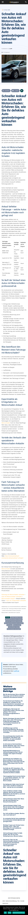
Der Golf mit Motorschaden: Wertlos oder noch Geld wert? (13, 814)
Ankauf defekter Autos (16, 617)
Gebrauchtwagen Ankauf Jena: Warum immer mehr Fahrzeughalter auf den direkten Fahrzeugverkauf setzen (13, 808)
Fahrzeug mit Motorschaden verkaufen (13, 594)
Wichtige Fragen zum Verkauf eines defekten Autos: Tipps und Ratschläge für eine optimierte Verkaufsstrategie (13, 827)
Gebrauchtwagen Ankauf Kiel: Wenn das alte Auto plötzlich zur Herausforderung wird (13, 800)
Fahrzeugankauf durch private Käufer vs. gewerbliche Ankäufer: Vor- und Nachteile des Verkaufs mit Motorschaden (14, 778)
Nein (9, 912)
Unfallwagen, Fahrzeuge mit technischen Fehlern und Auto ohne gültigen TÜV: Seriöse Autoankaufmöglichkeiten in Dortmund (13, 712)
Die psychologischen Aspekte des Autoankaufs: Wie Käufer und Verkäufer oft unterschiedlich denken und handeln (13, 738)
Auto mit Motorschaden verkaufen (12, 596)
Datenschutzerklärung (18, 912)
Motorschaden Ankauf (8, 598)
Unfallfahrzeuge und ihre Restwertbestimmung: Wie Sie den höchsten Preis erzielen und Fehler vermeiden (13, 730)
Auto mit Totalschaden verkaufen (16, 600)
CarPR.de (16, 671)
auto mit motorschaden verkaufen (14, 619)
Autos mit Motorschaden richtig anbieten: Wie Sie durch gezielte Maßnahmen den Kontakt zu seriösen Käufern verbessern (14, 793)
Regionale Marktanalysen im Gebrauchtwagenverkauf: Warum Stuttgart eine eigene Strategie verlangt (13, 753)
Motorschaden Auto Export (13, 629)
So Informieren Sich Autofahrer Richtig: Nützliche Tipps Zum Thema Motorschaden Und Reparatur (13, 745)
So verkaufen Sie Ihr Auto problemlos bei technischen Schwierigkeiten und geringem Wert (14, 820)
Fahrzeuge (9, 625)
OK (5, 912)
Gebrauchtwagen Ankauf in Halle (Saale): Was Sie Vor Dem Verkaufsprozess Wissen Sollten (12, 834)
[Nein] (26, 910)
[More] (21, 90)
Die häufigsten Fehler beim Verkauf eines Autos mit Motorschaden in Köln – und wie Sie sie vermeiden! (13, 786)
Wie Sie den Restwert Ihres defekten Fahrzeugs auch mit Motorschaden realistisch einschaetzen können (14, 696)
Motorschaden (6, 423)
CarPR (10, 48)
